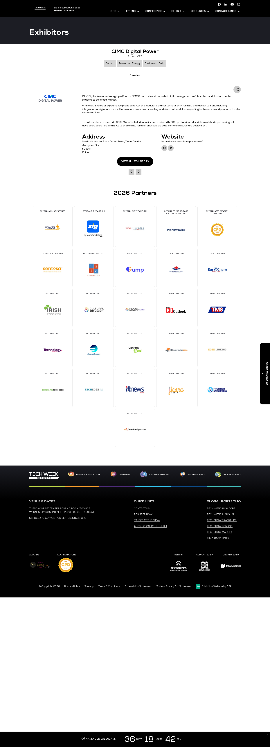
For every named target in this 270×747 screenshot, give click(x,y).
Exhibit (176, 11)
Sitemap (89, 586)
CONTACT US (142, 508)
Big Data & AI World (196, 474)
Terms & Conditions (109, 586)
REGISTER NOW (143, 514)
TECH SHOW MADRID (219, 532)
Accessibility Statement (138, 586)
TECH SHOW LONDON (220, 526)
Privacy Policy (72, 586)
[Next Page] (138, 172)
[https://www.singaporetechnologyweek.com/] (44, 478)
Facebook (219, 4)
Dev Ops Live (124, 474)
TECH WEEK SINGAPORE (221, 508)
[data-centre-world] (218, 474)
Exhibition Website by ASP (216, 586)
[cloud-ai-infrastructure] (71, 474)
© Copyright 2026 (49, 586)
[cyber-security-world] (143, 474)
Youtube (232, 4)
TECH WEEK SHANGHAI (220, 514)
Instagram (238, 4)
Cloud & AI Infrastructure (88, 474)
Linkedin (226, 4)
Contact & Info (225, 11)
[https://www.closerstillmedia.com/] (231, 567)
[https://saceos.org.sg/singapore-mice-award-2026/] (40, 567)
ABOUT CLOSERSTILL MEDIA (150, 526)
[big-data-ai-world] (182, 474)
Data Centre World (232, 474)
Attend (131, 11)
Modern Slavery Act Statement (174, 586)
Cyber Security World (159, 474)
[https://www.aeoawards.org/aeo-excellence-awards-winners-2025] (33, 567)
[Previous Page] (131, 172)
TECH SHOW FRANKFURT (222, 520)
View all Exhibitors (135, 161)
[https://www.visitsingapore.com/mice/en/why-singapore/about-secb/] (178, 572)
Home (112, 11)
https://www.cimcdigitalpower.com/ (182, 141)
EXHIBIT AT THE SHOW (147, 520)
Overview (135, 75)
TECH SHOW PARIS (218, 537)
